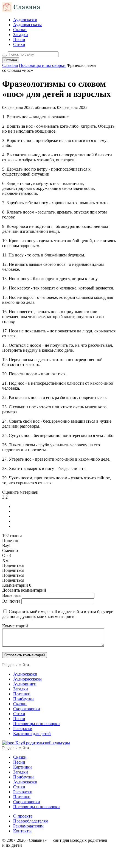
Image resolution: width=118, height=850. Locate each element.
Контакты (22, 831)
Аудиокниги (24, 684)
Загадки (20, 34)
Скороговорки (26, 708)
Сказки (20, 29)
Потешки (21, 694)
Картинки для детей (32, 733)
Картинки (22, 767)
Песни (19, 39)
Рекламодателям (28, 826)
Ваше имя (11, 595)
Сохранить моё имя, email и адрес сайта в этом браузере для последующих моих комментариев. (57, 614)
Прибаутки (23, 698)
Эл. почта (11, 601)
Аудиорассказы (27, 24)
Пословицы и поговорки (36, 723)
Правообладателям (30, 821)
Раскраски (22, 728)
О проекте (22, 816)
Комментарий (15, 626)
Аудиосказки (25, 19)
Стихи (19, 44)
